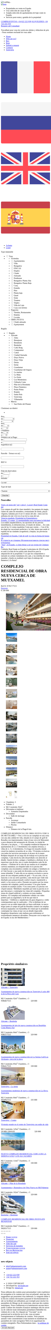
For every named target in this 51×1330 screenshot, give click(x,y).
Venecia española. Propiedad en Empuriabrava (19, 518)
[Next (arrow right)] (4, 1233)
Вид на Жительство (14, 1250)
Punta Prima (19, 389)
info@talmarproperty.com (16, 1266)
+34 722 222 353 (12, 1277)
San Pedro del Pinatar (22, 404)
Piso (15, 290)
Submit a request (12, 45)
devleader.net (23, 1286)
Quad (16, 295)
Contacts (9, 48)
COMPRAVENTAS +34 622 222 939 (16, 21)
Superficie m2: (6, 445)
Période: (4, 478)
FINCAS (17, 268)
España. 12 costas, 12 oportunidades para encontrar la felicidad (25, 520)
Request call (6, 26)
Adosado (17, 276)
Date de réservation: (9, 471)
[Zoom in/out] (9, 1231)
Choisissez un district (9, 408)
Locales (17, 317)
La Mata (17, 375)
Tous (11, 256)
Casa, (16, 286)
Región (4, 329)
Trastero (17, 300)
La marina (18, 372)
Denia (16, 362)
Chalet (16, 273)
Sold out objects (12, 1252)
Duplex (17, 271)
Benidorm (18, 343)
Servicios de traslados (14, 1246)
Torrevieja (10, 50)
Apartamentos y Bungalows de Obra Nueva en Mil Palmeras (24, 1188)
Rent (8, 43)
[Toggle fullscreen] (7, 1231)
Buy (7, 41)
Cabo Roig (18, 348)
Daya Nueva (19, 357)
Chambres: (5, 430)
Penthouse (18, 278)
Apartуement (19, 324)
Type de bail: (6, 487)
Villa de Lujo (19, 305)
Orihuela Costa (20, 382)
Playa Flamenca (20, 387)
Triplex (16, 303)
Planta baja (18, 293)
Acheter (9, 245)
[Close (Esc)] (2, 1231)
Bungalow (18, 266)
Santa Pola (18, 394)
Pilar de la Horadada (22, 385)
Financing (10, 1239)
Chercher (5, 495)
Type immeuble (7, 252)
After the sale (11, 1244)
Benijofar (17, 345)
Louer (8, 248)
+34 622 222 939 (12, 1275)
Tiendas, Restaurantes (22, 312)
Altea (16, 338)
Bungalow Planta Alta (22, 281)
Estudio (17, 288)
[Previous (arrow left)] (2, 1233)
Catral (16, 353)
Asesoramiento (12, 1241)
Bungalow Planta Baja (22, 283)
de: (2, 419)
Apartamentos (19, 261)
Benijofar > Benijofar (9, 1215)
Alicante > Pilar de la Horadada (13, 1183)
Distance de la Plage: (9, 437)
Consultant (15, 26)
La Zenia (17, 377)
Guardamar (18, 367)
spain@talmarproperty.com (16, 1268)
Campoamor (19, 350)
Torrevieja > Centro (8, 1120)
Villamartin (18, 399)
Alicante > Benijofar (9, 1021)
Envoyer (4, 588)
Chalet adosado (20, 322)
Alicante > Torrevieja (9, 987)
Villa (16, 263)
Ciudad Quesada (20, 355)
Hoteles (17, 315)
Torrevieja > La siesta (9, 1086)
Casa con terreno (20, 308)
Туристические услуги (15, 1248)
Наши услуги (11, 1237)
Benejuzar (18, 340)
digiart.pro (19, 1288)
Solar (16, 298)
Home (8, 36)
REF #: (4, 462)
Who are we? (11, 39)
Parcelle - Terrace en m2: (10, 453)
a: (1, 421)
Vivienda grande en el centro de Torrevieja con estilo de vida (24, 1124)
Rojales (17, 392)
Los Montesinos (20, 380)
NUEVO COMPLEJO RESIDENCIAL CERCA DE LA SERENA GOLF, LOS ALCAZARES (23, 1155)
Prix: (3, 417)
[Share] (4, 1231)
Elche (16, 365)
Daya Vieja (18, 360)
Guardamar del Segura (23, 370)
